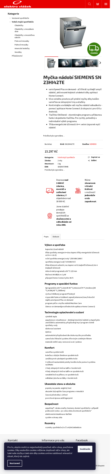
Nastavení (15, 463)
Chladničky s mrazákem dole (24, 30)
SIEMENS (93, 144)
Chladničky (19, 25)
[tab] (73, 336)
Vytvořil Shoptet (97, 466)
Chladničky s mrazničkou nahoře (25, 36)
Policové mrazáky (22, 41)
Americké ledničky (22, 48)
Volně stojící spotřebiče (23, 22)
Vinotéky (18, 52)
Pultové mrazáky (21, 44)
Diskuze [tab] (56, 236)
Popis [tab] (46, 236)
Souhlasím (85, 449)
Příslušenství (17, 56)
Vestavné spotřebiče (20, 18)
